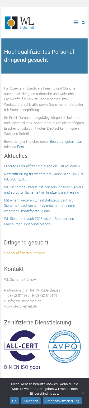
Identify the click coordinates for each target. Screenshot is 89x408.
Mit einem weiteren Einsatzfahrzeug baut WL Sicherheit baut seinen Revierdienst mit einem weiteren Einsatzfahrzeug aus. (39, 205)
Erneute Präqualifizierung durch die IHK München (42, 166)
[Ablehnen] (83, 393)
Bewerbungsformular (66, 141)
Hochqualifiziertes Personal (25, 253)
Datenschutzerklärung (62, 401)
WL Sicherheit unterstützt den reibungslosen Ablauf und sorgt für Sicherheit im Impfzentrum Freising (43, 190)
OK (14, 401)
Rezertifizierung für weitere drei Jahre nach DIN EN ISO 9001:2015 (43, 177)
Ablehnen (30, 401)
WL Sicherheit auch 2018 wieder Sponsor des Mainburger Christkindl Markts (39, 221)
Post (20, 147)
